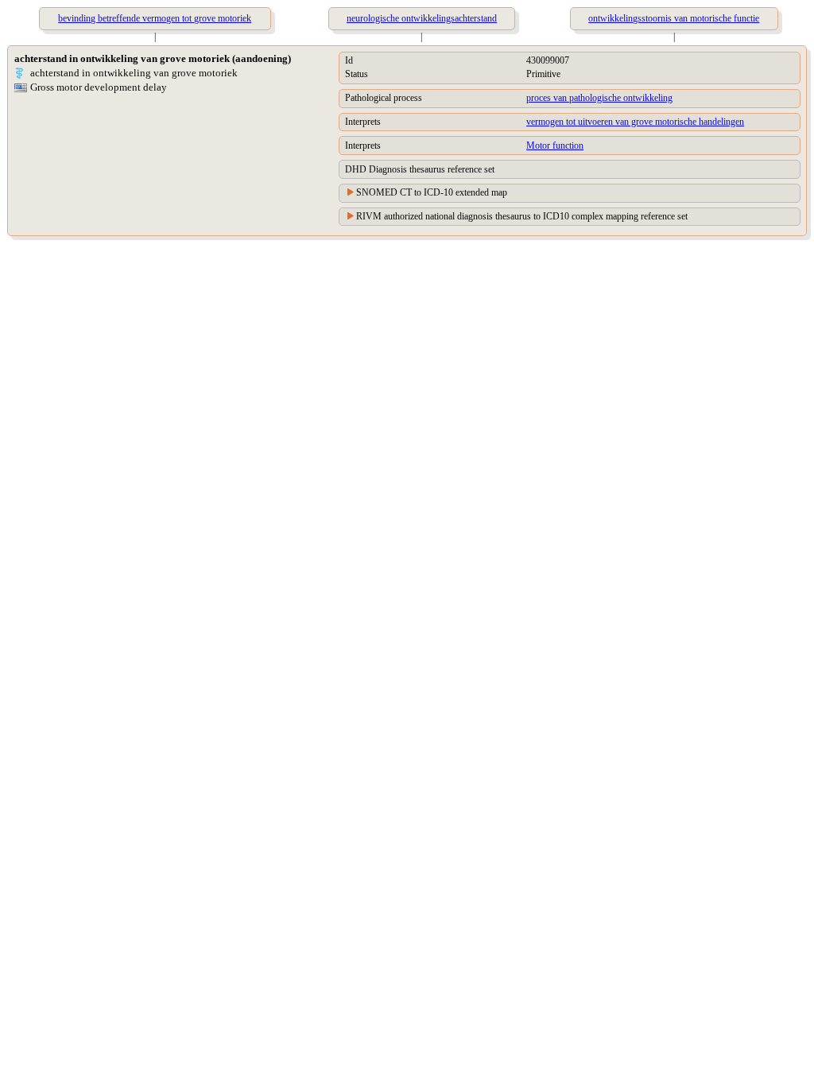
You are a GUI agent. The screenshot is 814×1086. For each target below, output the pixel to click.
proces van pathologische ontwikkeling (599, 97)
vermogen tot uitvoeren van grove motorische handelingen (635, 121)
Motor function (554, 145)
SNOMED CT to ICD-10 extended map (431, 192)
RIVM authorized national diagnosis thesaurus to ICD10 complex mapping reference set (522, 216)
